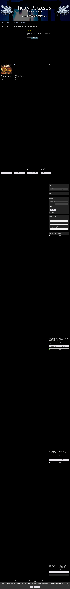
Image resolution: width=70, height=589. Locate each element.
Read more (37, 586)
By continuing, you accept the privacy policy (58, 227)
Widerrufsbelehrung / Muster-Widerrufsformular (45, 580)
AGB (31, 580)
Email (51, 222)
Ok (31, 586)
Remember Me (54, 206)
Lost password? (52, 212)
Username (52, 201)
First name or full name (55, 219)
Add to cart (34, 37)
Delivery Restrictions (12, 22)
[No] (68, 585)
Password (52, 204)
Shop (2, 22)
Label (23, 22)
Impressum (26, 580)
